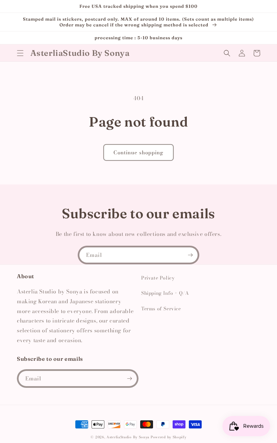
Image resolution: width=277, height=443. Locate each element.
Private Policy (158, 278)
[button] (20, 53)
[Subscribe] (190, 255)
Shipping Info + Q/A (165, 293)
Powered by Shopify (168, 437)
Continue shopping (138, 152)
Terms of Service (161, 308)
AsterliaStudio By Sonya (127, 437)
